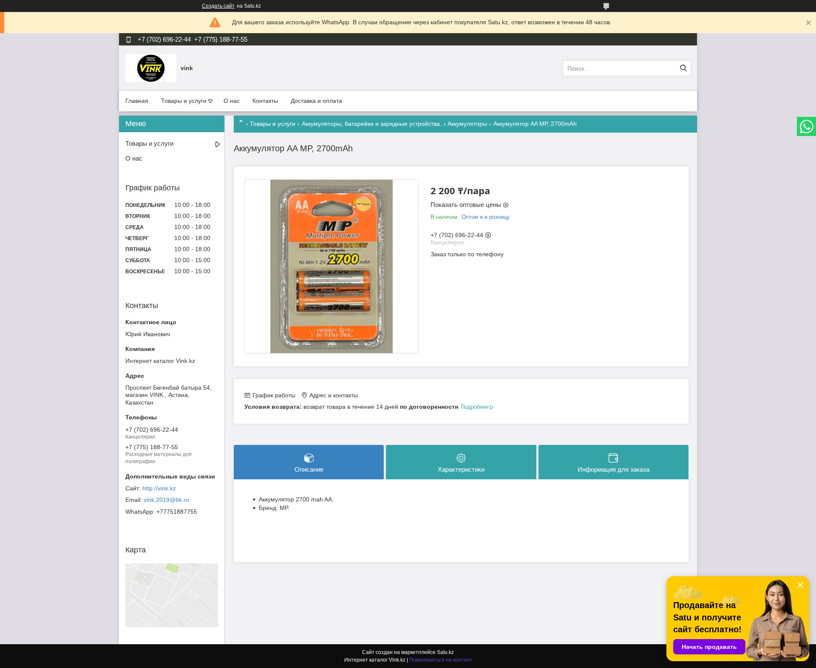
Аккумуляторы (467, 123)
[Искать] (683, 68)
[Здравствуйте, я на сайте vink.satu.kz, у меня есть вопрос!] (258, 529)
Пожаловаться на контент (440, 660)
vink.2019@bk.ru (166, 499)
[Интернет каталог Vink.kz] (150, 68)
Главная (136, 100)
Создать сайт (218, 6)
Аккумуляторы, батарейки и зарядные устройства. (372, 123)
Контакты (265, 100)
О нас (232, 100)
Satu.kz (445, 652)
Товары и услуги (184, 100)
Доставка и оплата (316, 100)
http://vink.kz (159, 488)
